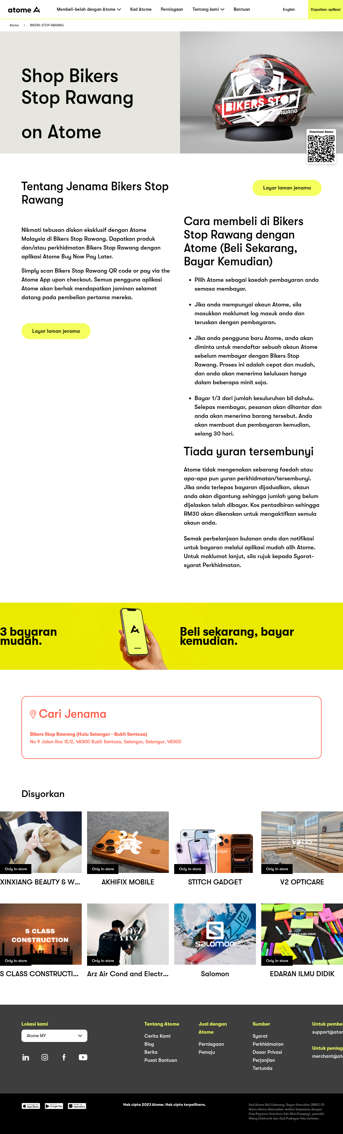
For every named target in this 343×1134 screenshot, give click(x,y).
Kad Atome (140, 9)
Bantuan (242, 9)
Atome (14, 25)
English (289, 9)
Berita (151, 1052)
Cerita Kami (157, 1036)
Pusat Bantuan (160, 1060)
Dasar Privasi (267, 1052)
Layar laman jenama (56, 331)
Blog (149, 1044)
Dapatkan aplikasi (325, 9)
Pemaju (207, 1052)
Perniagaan (172, 9)
